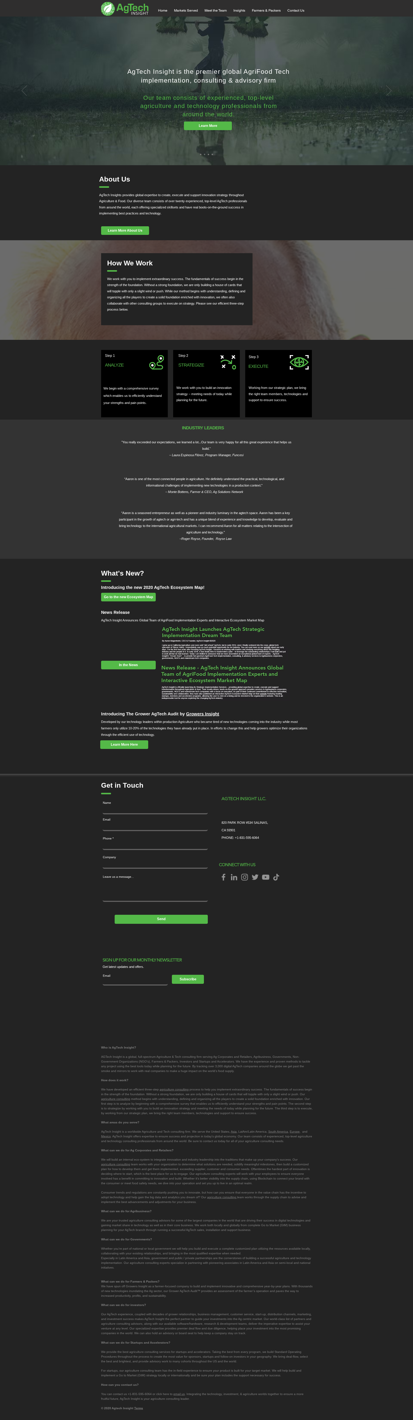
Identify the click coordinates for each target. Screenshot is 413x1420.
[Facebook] (223, 877)
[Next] (388, 91)
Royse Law (224, 539)
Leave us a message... (118, 876)
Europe (295, 1131)
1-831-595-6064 (248, 837)
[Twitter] (255, 877)
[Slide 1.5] (208, 154)
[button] (186, 10)
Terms (138, 1408)
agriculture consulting (174, 1089)
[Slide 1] (204, 154)
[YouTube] (265, 877)
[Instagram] (244, 877)
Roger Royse (190, 539)
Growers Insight (202, 714)
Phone (107, 838)
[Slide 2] (200, 154)
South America (278, 1131)
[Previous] (24, 91)
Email (106, 819)
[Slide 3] (212, 154)
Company (109, 857)
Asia (234, 1131)
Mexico (106, 1136)
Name (107, 802)
